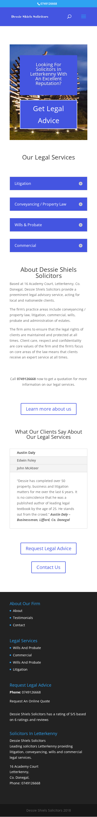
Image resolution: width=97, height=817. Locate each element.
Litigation (20, 669)
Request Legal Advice (48, 548)
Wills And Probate (27, 648)
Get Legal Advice (48, 114)
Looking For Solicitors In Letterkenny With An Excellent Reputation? (48, 73)
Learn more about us (48, 409)
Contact (19, 625)
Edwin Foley (26, 460)
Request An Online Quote (30, 701)
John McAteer (28, 468)
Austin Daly (26, 452)
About (17, 610)
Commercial (22, 655)
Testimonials (23, 617)
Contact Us (48, 567)
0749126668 (31, 692)
